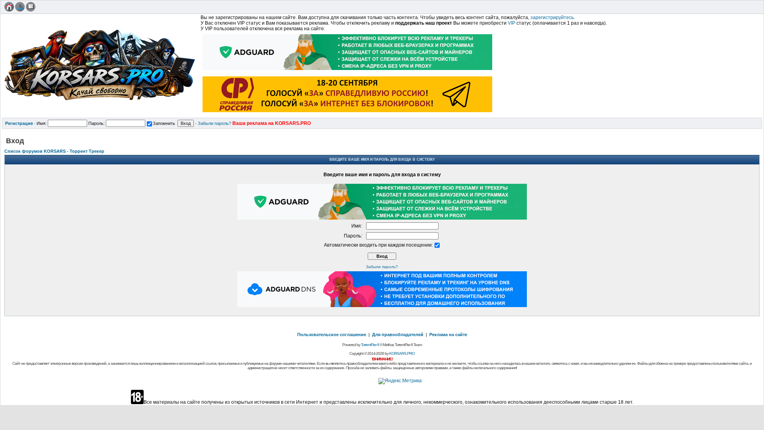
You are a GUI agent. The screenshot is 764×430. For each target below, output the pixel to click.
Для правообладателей (397, 334)
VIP (511, 23)
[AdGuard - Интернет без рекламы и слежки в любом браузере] (348, 71)
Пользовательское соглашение (331, 334)
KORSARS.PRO (402, 353)
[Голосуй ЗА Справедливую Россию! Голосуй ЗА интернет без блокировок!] (348, 113)
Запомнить (164, 123)
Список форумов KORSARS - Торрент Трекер (54, 151)
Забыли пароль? (214, 123)
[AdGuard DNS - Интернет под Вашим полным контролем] (382, 305)
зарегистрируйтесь (552, 17)
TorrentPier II (370, 344)
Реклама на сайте (448, 334)
